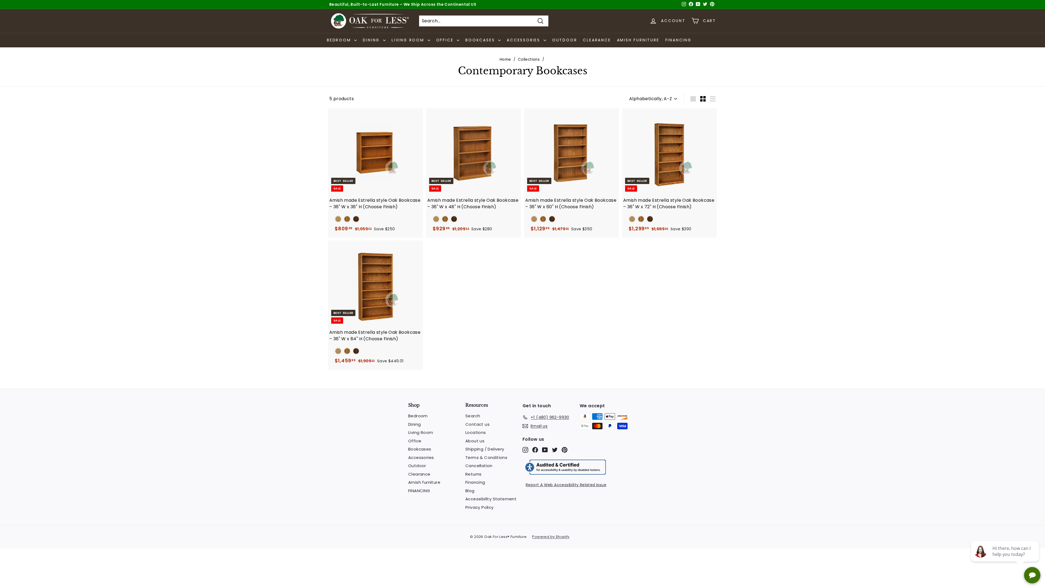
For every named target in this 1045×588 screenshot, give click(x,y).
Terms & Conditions (486, 457)
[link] (338, 219)
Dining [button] (372, 40)
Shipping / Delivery (484, 449)
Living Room (420, 432)
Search (472, 416)
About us (474, 441)
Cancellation (479, 465)
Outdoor (564, 40)
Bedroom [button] (340, 40)
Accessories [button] (524, 40)
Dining (414, 424)
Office (414, 441)
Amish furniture (638, 40)
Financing (475, 482)
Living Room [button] (409, 40)
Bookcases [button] (481, 40)
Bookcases (419, 449)
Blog (470, 491)
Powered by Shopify (550, 536)
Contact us (477, 424)
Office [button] (446, 40)
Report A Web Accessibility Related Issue (566, 485)
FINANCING (678, 40)
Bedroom (418, 416)
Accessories (421, 457)
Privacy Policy (479, 507)
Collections (529, 59)
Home (505, 59)
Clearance (597, 40)
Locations (475, 432)
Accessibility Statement (491, 499)
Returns (473, 474)
